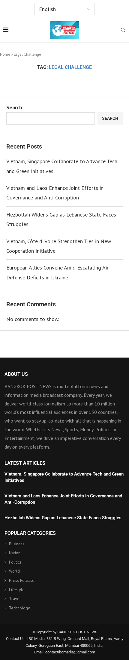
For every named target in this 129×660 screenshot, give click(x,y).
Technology (19, 608)
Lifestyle (17, 589)
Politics (15, 562)
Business (16, 544)
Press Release (21, 580)
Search (14, 107)
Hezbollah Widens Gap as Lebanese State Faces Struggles (63, 517)
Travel (15, 598)
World (14, 571)
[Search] (123, 30)
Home (5, 54)
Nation (14, 552)
